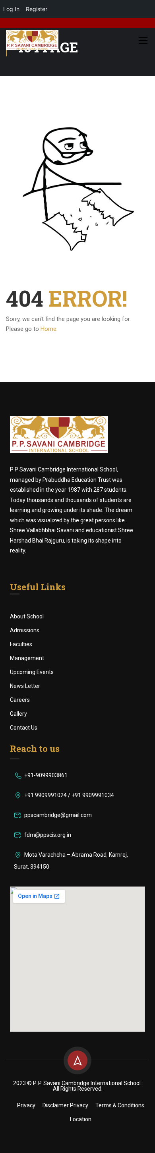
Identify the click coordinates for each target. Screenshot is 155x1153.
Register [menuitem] (36, 9)
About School (27, 616)
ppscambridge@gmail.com (58, 815)
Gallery (18, 714)
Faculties (21, 644)
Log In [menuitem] (11, 9)
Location (80, 1119)
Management (27, 658)
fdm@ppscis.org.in (47, 835)
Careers (20, 700)
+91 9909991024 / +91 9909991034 (69, 795)
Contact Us (23, 727)
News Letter (25, 686)
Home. (49, 328)
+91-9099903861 (46, 775)
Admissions (24, 630)
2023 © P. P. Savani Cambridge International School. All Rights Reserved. (77, 1086)
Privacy (26, 1105)
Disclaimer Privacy (65, 1105)
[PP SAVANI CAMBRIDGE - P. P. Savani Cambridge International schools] (32, 40)
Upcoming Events (32, 672)
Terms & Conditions (119, 1105)
